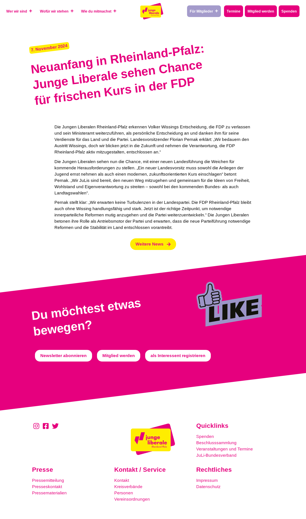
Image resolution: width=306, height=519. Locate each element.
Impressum (207, 480)
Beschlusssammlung (216, 442)
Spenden (205, 436)
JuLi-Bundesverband (216, 455)
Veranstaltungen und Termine (224, 449)
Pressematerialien (49, 493)
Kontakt (121, 480)
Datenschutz (208, 486)
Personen (123, 493)
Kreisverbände (128, 486)
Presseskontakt (47, 486)
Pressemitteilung (48, 480)
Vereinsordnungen (132, 499)
